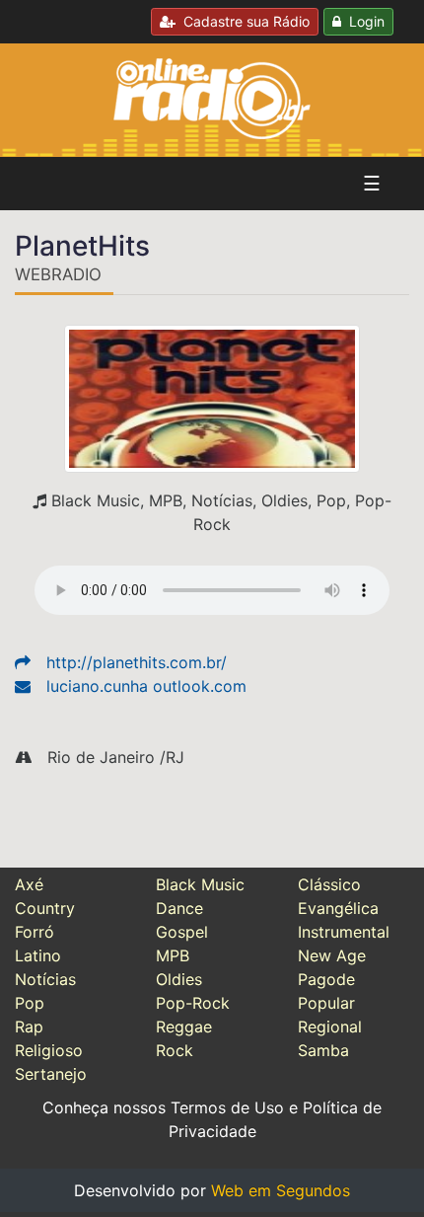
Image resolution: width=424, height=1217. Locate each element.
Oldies (179, 979)
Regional (330, 1026)
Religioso (49, 1050)
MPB (172, 955)
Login (363, 21)
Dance (179, 908)
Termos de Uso (227, 1107)
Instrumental (343, 932)
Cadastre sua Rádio (243, 21)
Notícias (45, 979)
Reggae (184, 1026)
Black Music (200, 884)
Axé (29, 884)
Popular (326, 1003)
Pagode (326, 979)
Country (45, 908)
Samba (323, 1050)
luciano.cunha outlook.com (146, 686)
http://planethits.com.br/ (136, 662)
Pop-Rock (193, 1003)
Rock (174, 1050)
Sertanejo (51, 1074)
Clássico (329, 884)
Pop (29, 1003)
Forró (34, 932)
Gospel (182, 932)
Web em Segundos (280, 1190)
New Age (332, 955)
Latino (38, 955)
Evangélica (338, 908)
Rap (29, 1026)
